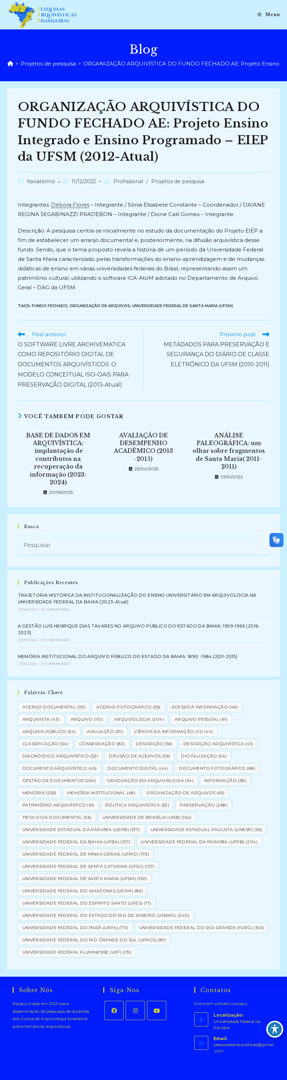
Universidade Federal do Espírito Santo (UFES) (86, 903)
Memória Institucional (101, 792)
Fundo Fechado (50, 305)
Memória (39, 792)
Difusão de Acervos (139, 756)
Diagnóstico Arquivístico (60, 756)
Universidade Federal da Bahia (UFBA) (76, 841)
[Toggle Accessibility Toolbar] (274, 1029)
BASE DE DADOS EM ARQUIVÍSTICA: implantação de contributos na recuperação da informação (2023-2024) (58, 459)
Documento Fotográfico (217, 768)
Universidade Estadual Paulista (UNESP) (206, 829)
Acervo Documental (54, 706)
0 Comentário (55, 609)
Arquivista (41, 719)
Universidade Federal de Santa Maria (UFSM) (182, 305)
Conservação (102, 743)
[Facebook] (114, 1010)
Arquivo (87, 719)
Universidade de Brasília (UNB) (147, 817)
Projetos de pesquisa (177, 181)
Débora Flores (70, 204)
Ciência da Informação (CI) (173, 731)
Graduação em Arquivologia (150, 780)
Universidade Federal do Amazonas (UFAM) (82, 890)
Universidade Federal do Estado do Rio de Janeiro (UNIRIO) (105, 915)
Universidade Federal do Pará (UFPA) (75, 927)
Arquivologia (139, 719)
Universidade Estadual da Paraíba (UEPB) (81, 829)
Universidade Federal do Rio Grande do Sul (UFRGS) (94, 939)
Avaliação (105, 731)
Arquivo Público (49, 731)
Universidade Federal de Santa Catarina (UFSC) (88, 866)
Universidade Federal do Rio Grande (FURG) (201, 927)
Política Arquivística (137, 805)
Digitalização (203, 756)
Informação (225, 780)
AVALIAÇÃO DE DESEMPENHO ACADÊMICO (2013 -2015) (143, 447)
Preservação (203, 805)
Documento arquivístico (59, 768)
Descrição (154, 743)
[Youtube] (156, 1010)
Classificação (45, 743)
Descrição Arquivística (218, 743)
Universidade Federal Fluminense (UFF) (77, 952)
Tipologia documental (57, 817)
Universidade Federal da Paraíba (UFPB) (199, 841)
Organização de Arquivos (100, 305)
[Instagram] (135, 1010)
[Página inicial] (10, 63)
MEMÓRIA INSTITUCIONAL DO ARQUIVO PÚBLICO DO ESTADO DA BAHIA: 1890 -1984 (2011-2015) (128, 656)
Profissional (128, 181)
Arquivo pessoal (201, 719)
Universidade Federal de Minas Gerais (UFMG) (85, 854)
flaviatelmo (41, 181)
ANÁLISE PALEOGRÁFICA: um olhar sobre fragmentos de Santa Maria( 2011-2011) (228, 451)
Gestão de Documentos (59, 780)
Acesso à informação (205, 706)
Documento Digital (137, 768)
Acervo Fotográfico (128, 706)
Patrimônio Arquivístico (58, 805)
